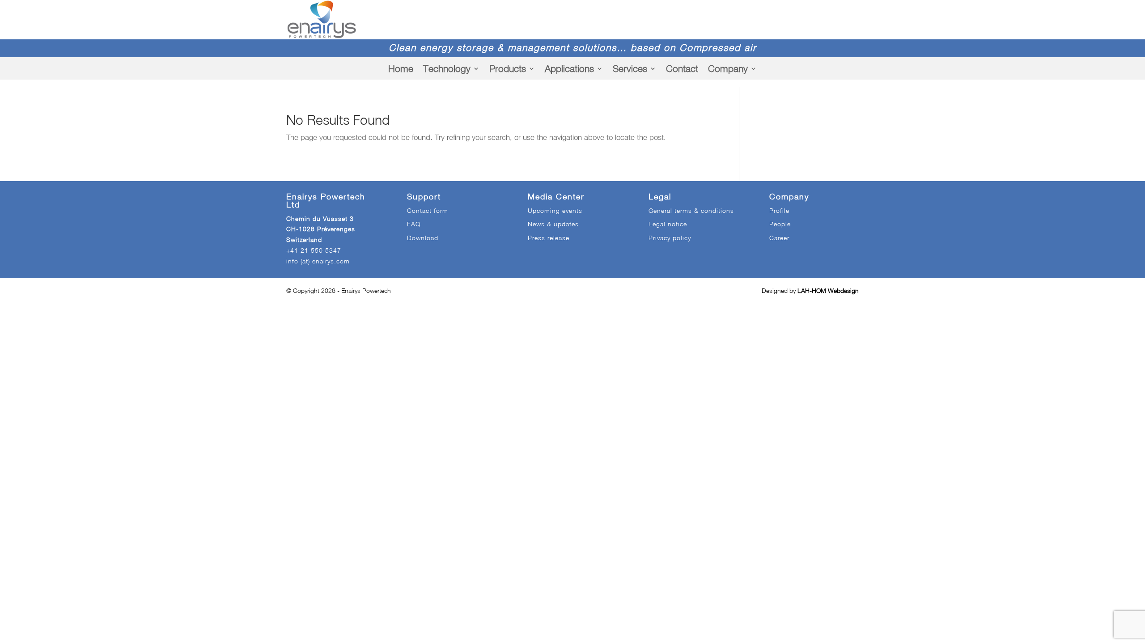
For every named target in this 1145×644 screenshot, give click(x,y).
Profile (779, 210)
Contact (682, 68)
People (780, 224)
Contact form (427, 210)
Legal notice (668, 224)
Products (507, 68)
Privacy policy (670, 238)
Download (422, 238)
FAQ (413, 224)
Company (728, 68)
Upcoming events (555, 210)
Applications (569, 68)
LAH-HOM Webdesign (828, 290)
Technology (447, 68)
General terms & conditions (691, 210)
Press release (548, 238)
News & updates (553, 224)
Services (630, 68)
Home (400, 68)
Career (779, 238)
